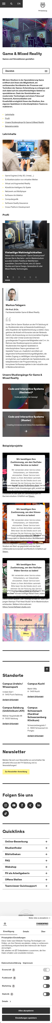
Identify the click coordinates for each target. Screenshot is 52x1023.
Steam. (32, 496)
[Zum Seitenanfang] (46, 669)
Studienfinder (13, 848)
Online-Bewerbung (16, 841)
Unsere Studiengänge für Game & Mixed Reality (24, 122)
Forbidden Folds (25, 543)
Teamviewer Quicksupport (21, 886)
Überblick (9, 71)
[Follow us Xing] (30, 806)
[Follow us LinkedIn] (38, 806)
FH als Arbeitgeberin (17, 873)
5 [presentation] (30, 277)
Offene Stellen (13, 879)
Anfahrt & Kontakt (10, 700)
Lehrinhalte (9, 114)
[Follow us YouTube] (14, 806)
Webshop (10, 867)
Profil (7, 118)
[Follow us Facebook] (22, 806)
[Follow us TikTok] (6, 814)
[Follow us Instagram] (6, 806)
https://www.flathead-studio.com (17, 607)
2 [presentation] (13, 277)
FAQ (7, 860)
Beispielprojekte (12, 126)
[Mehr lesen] (26, 396)
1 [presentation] (7, 277)
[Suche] (11, 4)
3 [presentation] (19, 277)
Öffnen (26, 634)
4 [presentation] (24, 277)
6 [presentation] (36, 277)
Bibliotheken (13, 854)
